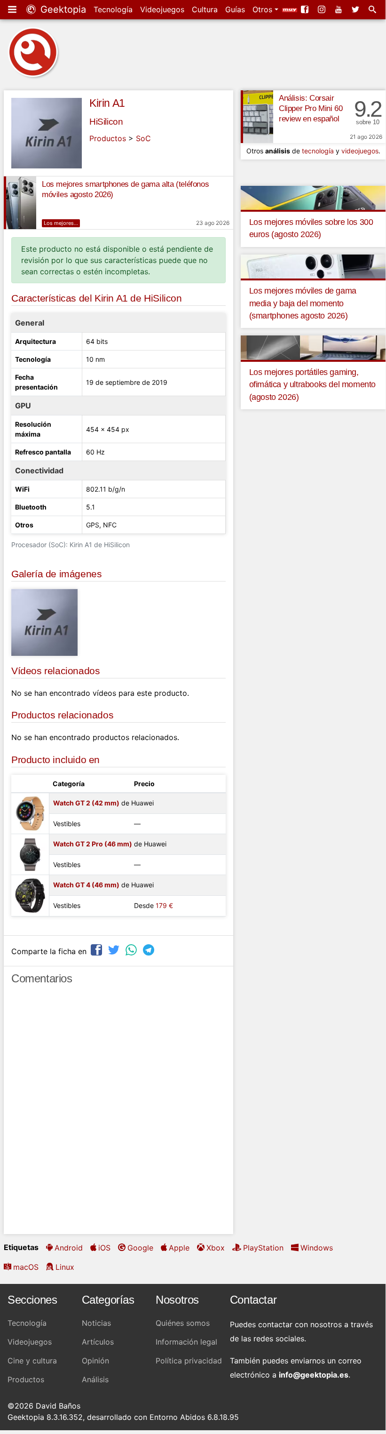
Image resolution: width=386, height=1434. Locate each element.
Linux (64, 1267)
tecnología (318, 151)
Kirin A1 (107, 103)
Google (140, 1247)
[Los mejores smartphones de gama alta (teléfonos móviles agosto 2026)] (20, 202)
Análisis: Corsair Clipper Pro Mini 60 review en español (310, 108)
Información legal (186, 1341)
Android (69, 1247)
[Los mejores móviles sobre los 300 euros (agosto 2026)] (313, 197)
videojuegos (359, 151)
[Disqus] (118, 1113)
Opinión (95, 1360)
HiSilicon (106, 122)
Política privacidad (189, 1360)
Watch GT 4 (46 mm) (86, 885)
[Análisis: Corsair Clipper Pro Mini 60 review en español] (257, 116)
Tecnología (113, 9)
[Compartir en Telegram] (149, 950)
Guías (235, 9)
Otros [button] (263, 9)
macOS (26, 1267)
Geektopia (62, 9)
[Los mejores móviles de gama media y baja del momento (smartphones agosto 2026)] (313, 266)
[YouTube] (339, 9)
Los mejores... (61, 223)
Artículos (98, 1341)
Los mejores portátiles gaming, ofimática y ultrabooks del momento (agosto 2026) (312, 384)
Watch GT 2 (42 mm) (86, 803)
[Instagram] (322, 9)
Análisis (95, 1379)
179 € (164, 905)
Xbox (215, 1247)
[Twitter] (356, 9)
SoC (143, 138)
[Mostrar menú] (13, 9)
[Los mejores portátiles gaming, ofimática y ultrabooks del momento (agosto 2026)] (313, 347)
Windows (316, 1247)
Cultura (205, 9)
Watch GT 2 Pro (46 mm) (92, 844)
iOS (104, 1247)
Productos (107, 138)
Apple (179, 1247)
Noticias (96, 1323)
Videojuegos (162, 9)
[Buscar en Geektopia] (373, 9)
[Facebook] (305, 9)
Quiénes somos (183, 1323)
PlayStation (263, 1247)
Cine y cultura (32, 1360)
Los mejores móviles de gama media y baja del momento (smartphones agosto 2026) (302, 303)
